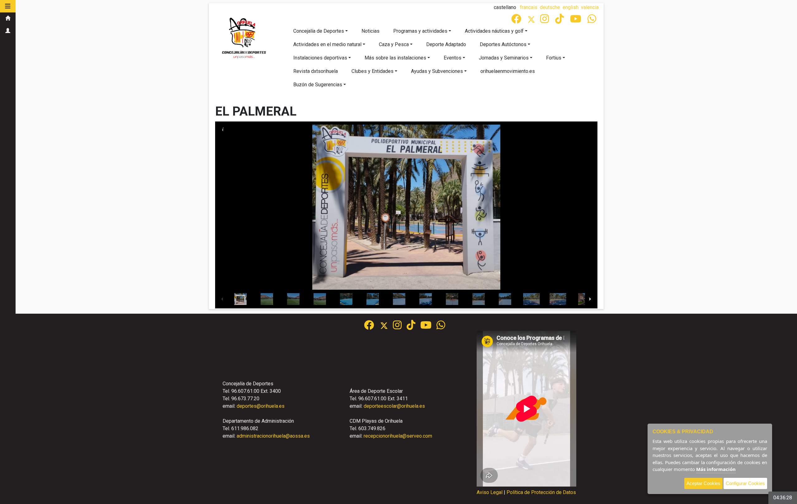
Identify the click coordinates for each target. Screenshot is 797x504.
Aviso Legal (489, 492)
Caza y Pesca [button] (394, 44)
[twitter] (386, 327)
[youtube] (576, 21)
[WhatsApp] (592, 21)
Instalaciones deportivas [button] (320, 58)
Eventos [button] (452, 58)
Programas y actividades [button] (420, 31)
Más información (716, 469)
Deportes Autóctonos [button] (503, 44)
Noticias (370, 31)
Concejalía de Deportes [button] (318, 31)
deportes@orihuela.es (261, 406)
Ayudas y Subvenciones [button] (437, 71)
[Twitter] (533, 21)
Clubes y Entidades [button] (372, 71)
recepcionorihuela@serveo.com (398, 436)
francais (528, 7)
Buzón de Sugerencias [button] (317, 85)
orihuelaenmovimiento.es (507, 71)
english (570, 7)
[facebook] (516, 21)
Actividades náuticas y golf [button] (494, 31)
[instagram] (545, 21)
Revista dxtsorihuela (315, 71)
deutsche (550, 7)
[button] (8, 6)
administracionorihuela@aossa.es (273, 436)
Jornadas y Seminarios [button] (504, 58)
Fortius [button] (553, 58)
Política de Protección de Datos (541, 492)
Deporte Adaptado (446, 44)
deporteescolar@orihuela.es (394, 406)
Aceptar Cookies (703, 483)
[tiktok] (560, 21)
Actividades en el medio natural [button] (327, 44)
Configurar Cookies (745, 483)
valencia (590, 7)
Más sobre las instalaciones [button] (395, 58)
